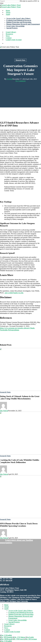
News (6, 628)
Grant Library (9, 624)
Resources (7, 626)
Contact (7, 630)
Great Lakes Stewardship (17, 620)
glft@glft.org (4, 584)
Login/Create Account (12, 632)
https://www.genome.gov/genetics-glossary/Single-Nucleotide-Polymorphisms (17, 329)
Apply (6, 609)
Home (6, 605)
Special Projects (14, 622)
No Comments (20, 81)
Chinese (23, 637)
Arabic (31, 637)
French (21, 639)
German (34, 639)
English (9, 635)
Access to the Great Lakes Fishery (20, 610)
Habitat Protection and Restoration (20, 614)
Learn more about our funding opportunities (16, 541)
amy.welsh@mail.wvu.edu (14, 293)
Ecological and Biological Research (20, 612)
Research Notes (20, 60)
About (6, 607)
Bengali (10, 639)
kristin (9, 79)
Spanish (10, 637)
